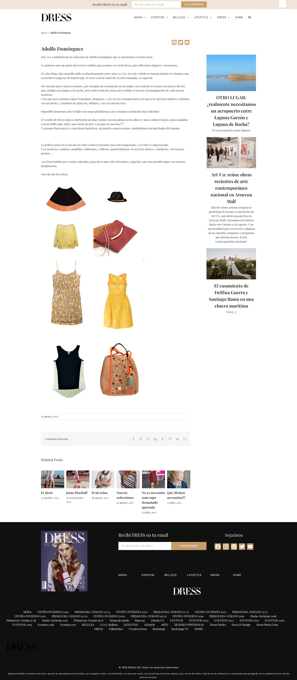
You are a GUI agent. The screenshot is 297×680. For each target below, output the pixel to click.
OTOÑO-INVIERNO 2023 (131, 612)
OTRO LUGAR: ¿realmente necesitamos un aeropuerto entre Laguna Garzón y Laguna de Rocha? (231, 110)
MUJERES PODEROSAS (189, 625)
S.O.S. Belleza (109, 625)
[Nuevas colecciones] (128, 472)
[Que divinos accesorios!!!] (178, 472)
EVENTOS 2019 (22, 625)
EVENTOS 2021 (249, 620)
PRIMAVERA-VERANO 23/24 (92, 612)
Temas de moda (119, 620)
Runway (140, 620)
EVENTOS (147, 575)
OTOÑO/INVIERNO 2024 (53, 612)
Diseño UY (157, 620)
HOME (237, 575)
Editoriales (116, 629)
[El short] (52, 472)
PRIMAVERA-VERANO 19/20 (148, 616)
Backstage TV (180, 629)
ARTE (164, 625)
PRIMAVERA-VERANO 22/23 (171, 612)
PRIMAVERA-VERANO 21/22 (250, 612)
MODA (122, 575)
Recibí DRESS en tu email (110, 4)
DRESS (214, 575)
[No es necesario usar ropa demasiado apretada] (153, 472)
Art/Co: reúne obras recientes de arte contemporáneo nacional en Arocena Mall (231, 187)
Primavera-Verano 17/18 (21, 620)
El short (47, 493)
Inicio (44, 32)
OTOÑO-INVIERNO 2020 (109, 616)
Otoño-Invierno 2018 (263, 616)
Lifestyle (149, 625)
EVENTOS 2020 (274, 620)
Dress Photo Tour (267, 625)
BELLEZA (170, 575)
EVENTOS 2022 (224, 620)
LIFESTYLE (194, 575)
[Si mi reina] (103, 472)
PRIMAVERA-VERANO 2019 (227, 616)
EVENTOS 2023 (198, 620)
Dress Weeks (218, 625)
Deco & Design (241, 625)
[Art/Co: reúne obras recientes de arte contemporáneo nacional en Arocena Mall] (231, 152)
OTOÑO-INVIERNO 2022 (210, 612)
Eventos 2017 (68, 625)
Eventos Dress (138, 629)
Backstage (159, 629)
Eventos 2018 (46, 625)
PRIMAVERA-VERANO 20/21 (69, 616)
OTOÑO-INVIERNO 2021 (30, 616)
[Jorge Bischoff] (78, 472)
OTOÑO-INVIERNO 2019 (188, 616)
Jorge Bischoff (76, 493)
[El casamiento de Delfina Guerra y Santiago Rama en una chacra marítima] (231, 263)
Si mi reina (99, 493)
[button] (249, 17)
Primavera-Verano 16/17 (88, 620)
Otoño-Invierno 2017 (55, 620)
